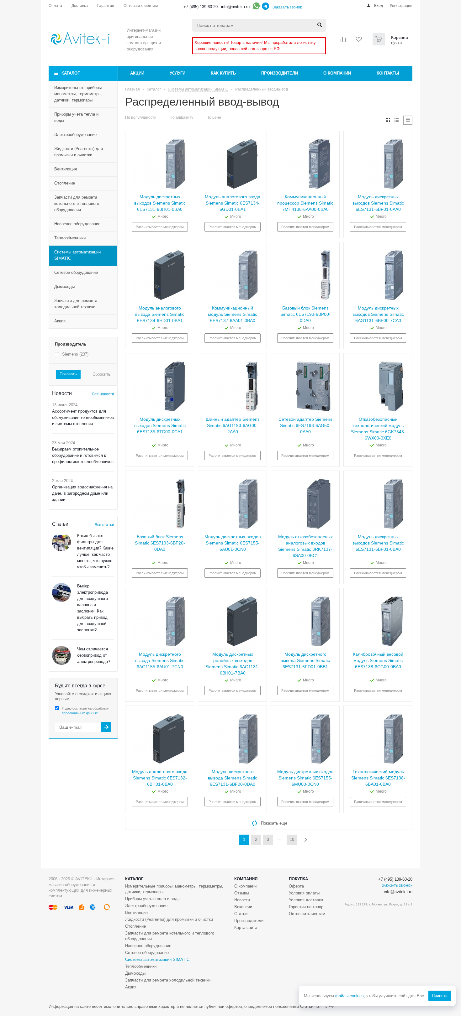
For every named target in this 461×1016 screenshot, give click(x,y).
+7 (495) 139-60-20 (200, 6)
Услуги (177, 73)
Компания (245, 879)
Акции (137, 73)
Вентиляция (65, 169)
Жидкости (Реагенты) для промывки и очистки (78, 151)
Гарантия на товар (306, 906)
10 (292, 839)
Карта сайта (245, 927)
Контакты (388, 73)
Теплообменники (70, 238)
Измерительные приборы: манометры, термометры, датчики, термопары (78, 93)
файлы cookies (349, 995)
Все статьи (104, 525)
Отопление (64, 183)
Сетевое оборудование (76, 272)
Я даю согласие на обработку (85, 710)
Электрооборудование (75, 134)
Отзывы (241, 893)
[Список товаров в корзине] (391, 44)
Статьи (240, 913)
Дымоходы (64, 286)
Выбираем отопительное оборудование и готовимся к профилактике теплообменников (83, 455)
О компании (337, 73)
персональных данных (80, 713)
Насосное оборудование (77, 223)
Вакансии (243, 906)
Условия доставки (306, 900)
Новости (242, 900)
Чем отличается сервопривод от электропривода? (93, 655)
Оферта (296, 886)
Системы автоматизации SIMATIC (77, 255)
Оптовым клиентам (307, 913)
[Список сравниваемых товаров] (343, 41)
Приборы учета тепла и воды (76, 117)
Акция (60, 321)
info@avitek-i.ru (235, 6)
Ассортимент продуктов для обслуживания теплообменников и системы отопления (83, 417)
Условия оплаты (304, 893)
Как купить (223, 73)
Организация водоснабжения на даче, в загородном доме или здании (82, 493)
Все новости (103, 394)
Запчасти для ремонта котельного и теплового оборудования (76, 203)
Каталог (70, 73)
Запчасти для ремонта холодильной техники (75, 303)
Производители (279, 73)
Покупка (298, 879)
